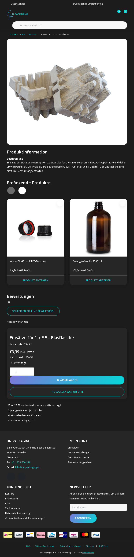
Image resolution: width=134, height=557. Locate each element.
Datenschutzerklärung (70, 546)
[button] (22, 190)
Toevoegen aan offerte (67, 391)
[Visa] (95, 535)
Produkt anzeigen (36, 280)
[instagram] (21, 476)
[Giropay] (62, 535)
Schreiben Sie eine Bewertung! (33, 311)
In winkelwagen (67, 380)
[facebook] (11, 476)
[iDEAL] (7, 535)
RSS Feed (103, 546)
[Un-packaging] (17, 14)
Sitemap (90, 546)
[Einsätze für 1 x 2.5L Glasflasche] (67, 92)
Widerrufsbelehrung (44, 546)
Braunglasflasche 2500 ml (87, 261)
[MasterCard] (84, 535)
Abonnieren (83, 518)
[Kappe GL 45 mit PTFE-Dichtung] (35, 228)
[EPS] (73, 535)
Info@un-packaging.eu (27, 467)
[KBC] (51, 535)
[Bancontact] (29, 535)
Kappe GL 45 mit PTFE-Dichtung (28, 261)
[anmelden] (104, 14)
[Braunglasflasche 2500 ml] (98, 228)
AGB (28, 546)
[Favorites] (110, 14)
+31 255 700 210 (21, 462)
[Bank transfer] (18, 535)
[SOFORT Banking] (40, 535)
